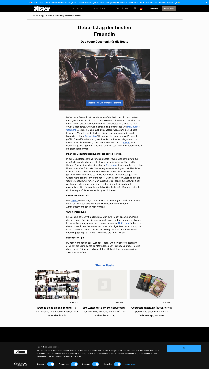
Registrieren (169, 8)
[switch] (74, 364)
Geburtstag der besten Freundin (68, 16)
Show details (130, 364)
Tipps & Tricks (46, 16)
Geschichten (122, 8)
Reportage (111, 165)
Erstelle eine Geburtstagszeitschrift (104, 103)
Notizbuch (123, 223)
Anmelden (154, 8)
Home (35, 16)
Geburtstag (91, 136)
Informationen (98, 8)
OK (184, 348)
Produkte (77, 8)
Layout (126, 142)
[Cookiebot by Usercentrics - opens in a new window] (20, 364)
